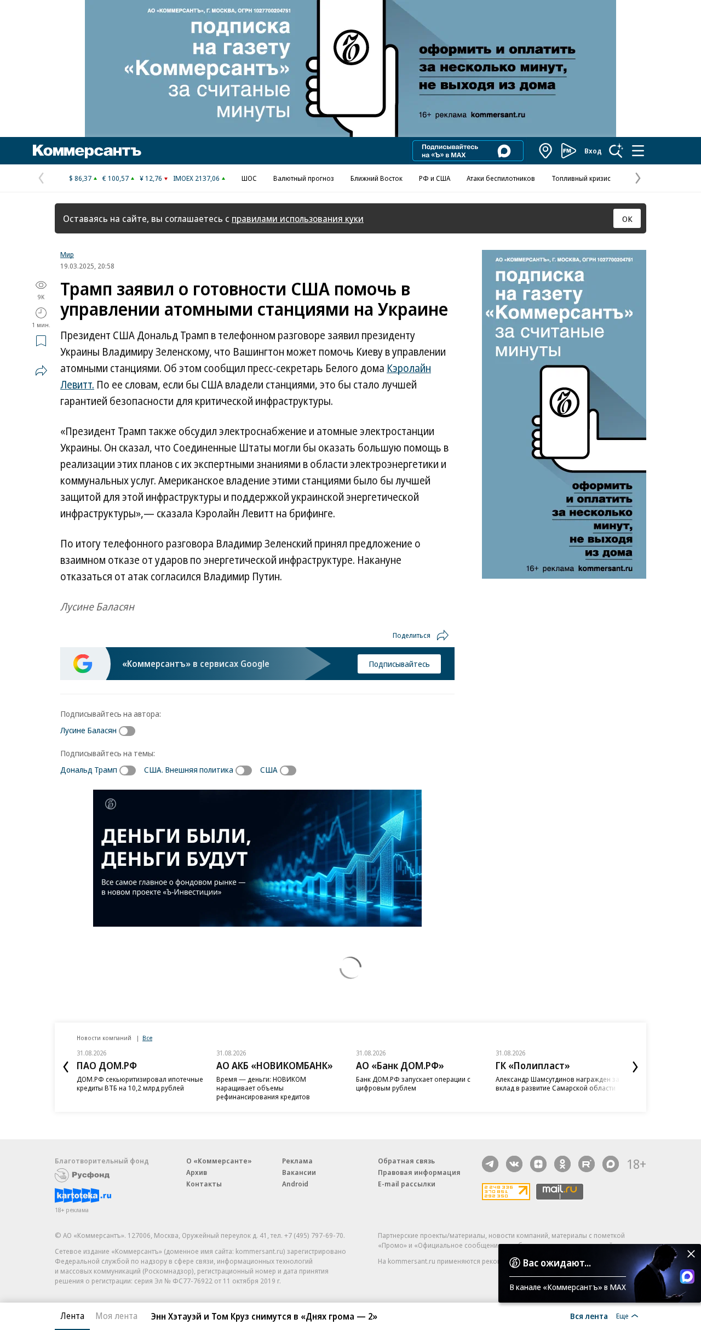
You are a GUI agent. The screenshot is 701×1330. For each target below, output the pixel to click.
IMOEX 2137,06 (196, 178)
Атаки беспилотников (501, 178)
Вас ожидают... (557, 1262)
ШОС (249, 178)
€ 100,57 (115, 178)
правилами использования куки (298, 218)
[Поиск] (616, 150)
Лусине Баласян (88, 729)
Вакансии (299, 1172)
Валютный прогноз (303, 178)
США (269, 769)
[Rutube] (586, 1164)
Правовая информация (419, 1172)
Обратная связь (406, 1161)
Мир (67, 254)
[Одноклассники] (562, 1164)
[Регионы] (546, 150)
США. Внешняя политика (188, 769)
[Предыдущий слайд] (66, 1067)
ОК (627, 218)
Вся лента (589, 1315)
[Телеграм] (490, 1164)
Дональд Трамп (88, 769)
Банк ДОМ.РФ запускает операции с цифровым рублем (413, 1083)
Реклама (297, 1161)
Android (295, 1184)
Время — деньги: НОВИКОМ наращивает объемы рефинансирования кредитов (263, 1087)
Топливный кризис (581, 178)
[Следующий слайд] (635, 1067)
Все (147, 1038)
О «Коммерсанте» (219, 1161)
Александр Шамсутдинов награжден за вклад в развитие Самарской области (557, 1083)
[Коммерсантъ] (87, 150)
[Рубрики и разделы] (638, 150)
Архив (196, 1172)
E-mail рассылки (406, 1184)
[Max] (610, 1164)
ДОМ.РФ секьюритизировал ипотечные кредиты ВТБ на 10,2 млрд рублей (140, 1083)
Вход (593, 151)
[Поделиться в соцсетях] (41, 370)
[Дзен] (538, 1164)
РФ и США (434, 178)
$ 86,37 (80, 178)
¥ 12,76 (151, 178)
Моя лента (116, 1316)
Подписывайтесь (399, 663)
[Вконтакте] (514, 1164)
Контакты (204, 1184)
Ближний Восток (376, 178)
